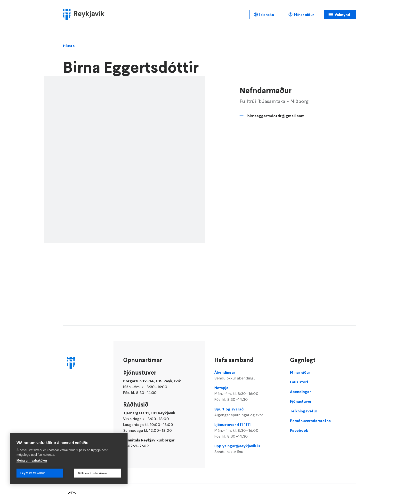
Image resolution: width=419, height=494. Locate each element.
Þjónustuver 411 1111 (236, 430)
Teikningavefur (303, 411)
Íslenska (266, 14)
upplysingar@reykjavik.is (237, 448)
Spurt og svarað (238, 412)
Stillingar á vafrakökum (92, 473)
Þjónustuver (301, 401)
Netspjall (236, 393)
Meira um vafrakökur (31, 460)
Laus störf (299, 381)
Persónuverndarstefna (310, 420)
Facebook (299, 430)
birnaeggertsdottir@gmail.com (276, 115)
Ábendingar (235, 375)
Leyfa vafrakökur (32, 473)
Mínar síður (304, 14)
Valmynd (342, 14)
